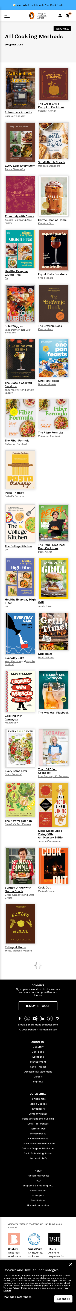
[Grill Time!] (54, 631)
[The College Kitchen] (20, 523)
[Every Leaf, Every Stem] (20, 142)
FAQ (38, 1180)
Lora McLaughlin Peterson (53, 776)
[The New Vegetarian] (20, 800)
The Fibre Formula (50, 433)
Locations (38, 1056)
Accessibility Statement (38, 1071)
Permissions (38, 1200)
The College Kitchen (18, 546)
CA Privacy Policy (38, 1138)
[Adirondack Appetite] (20, 88)
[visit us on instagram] (57, 1018)
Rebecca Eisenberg (49, 166)
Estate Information (38, 1205)
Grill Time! (45, 654)
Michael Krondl (47, 111)
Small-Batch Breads (51, 162)
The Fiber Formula (17, 441)
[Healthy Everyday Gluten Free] (20, 249)
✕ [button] (71, 1264)
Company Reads (38, 1113)
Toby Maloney (13, 389)
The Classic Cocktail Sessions (18, 384)
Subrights (38, 1195)
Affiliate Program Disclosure (38, 1148)
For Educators (38, 1190)
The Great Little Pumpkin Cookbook (51, 105)
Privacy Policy (38, 1133)
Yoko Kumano (13, 661)
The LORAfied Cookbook (47, 771)
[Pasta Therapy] (20, 470)
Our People (38, 1052)
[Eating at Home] (20, 924)
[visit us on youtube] (34, 1018)
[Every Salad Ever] (20, 748)
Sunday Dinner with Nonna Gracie (18, 889)
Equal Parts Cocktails (52, 274)
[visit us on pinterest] (50, 1018)
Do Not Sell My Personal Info (38, 1143)
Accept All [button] (63, 1299)
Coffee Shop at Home (52, 220)
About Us (38, 1042)
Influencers (38, 1108)
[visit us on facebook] (19, 1018)
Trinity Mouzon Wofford (18, 950)
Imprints (38, 1081)
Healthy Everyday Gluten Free (16, 273)
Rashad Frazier (46, 891)
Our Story (38, 1047)
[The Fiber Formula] (20, 418)
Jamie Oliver (45, 606)
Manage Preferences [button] (17, 1297)
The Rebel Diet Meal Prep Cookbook (51, 546)
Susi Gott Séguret (15, 116)
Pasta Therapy (14, 493)
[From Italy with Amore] (20, 194)
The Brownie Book (50, 326)
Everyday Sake (14, 658)
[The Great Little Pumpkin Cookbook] (54, 84)
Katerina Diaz (46, 223)
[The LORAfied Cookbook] (54, 747)
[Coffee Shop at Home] (54, 196)
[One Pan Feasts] (54, 358)
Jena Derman (12, 329)
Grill (41, 602)
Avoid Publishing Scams (38, 1153)
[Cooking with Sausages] (20, 691)
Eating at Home (15, 947)
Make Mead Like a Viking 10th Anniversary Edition (51, 834)
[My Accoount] (60, 15)
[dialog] (38, 1285)
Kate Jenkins (45, 329)
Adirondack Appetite (18, 112)
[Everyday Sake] (20, 633)
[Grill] (54, 578)
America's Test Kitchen (18, 824)
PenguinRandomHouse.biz (38, 1118)
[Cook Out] (54, 866)
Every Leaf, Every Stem (20, 166)
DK (6, 278)
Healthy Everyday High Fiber (20, 601)
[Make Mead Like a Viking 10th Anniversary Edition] (54, 805)
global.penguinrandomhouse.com (38, 1024)
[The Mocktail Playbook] (54, 690)
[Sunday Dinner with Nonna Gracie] (20, 866)
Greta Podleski (13, 774)
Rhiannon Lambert (16, 444)
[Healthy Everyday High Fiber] (20, 577)
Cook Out (44, 888)
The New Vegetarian (18, 821)
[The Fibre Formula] (54, 414)
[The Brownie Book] (54, 303)
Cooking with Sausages (13, 717)
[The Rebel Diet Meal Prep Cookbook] (54, 523)
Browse (62, 29)
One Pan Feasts (48, 381)
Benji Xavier (45, 551)
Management (38, 1061)
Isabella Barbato (14, 496)
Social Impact (38, 1066)
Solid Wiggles (14, 326)
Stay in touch (39, 1006)
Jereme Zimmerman (50, 841)
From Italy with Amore (19, 216)
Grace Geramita (14, 894)
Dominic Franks (47, 384)
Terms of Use (38, 1128)
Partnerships (38, 1099)
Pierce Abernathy (15, 169)
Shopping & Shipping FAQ (38, 1185)
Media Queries (38, 1104)
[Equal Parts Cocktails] (54, 250)
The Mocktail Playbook (53, 713)
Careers (38, 1076)
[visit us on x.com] (27, 1018)
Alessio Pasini (13, 220)
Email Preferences (38, 1123)
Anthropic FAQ (38, 1158)
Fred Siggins (45, 277)
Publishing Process (38, 1175)
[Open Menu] (7, 16)
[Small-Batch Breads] (54, 140)
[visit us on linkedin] (42, 1018)
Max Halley (11, 722)
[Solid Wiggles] (20, 303)
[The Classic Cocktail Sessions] (20, 359)
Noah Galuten (46, 657)
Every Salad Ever (16, 771)
